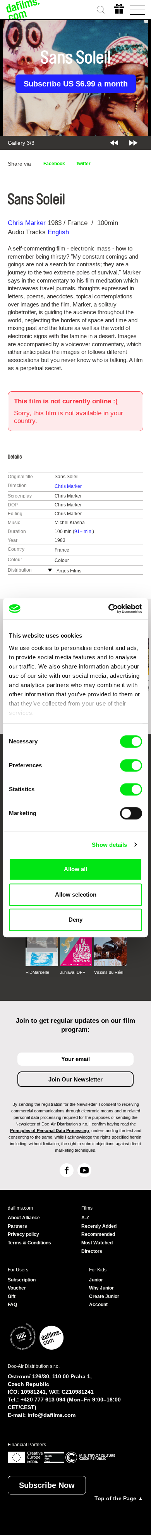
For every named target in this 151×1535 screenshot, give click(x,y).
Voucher (17, 1288)
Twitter (83, 163)
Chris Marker (27, 223)
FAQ (12, 1304)
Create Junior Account (104, 1301)
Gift (11, 1296)
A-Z (85, 1217)
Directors (91, 1251)
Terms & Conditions (29, 1243)
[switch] (131, 765)
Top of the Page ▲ (118, 1498)
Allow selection (75, 894)
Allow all (75, 869)
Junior (96, 1280)
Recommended (98, 1234)
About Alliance (24, 1217)
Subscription (22, 1280)
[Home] (23, 9)
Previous (114, 142)
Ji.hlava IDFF (72, 972)
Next (133, 142)
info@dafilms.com (51, 1415)
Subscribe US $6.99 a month (76, 84)
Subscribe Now (47, 1485)
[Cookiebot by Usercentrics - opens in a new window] (108, 609)
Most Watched (97, 1243)
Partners (17, 1226)
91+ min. (83, 531)
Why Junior (101, 1288)
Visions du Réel (108, 972)
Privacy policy (23, 1234)
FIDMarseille (37, 972)
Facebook (54, 163)
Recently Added (99, 1226)
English (58, 232)
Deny (75, 919)
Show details (109, 844)
